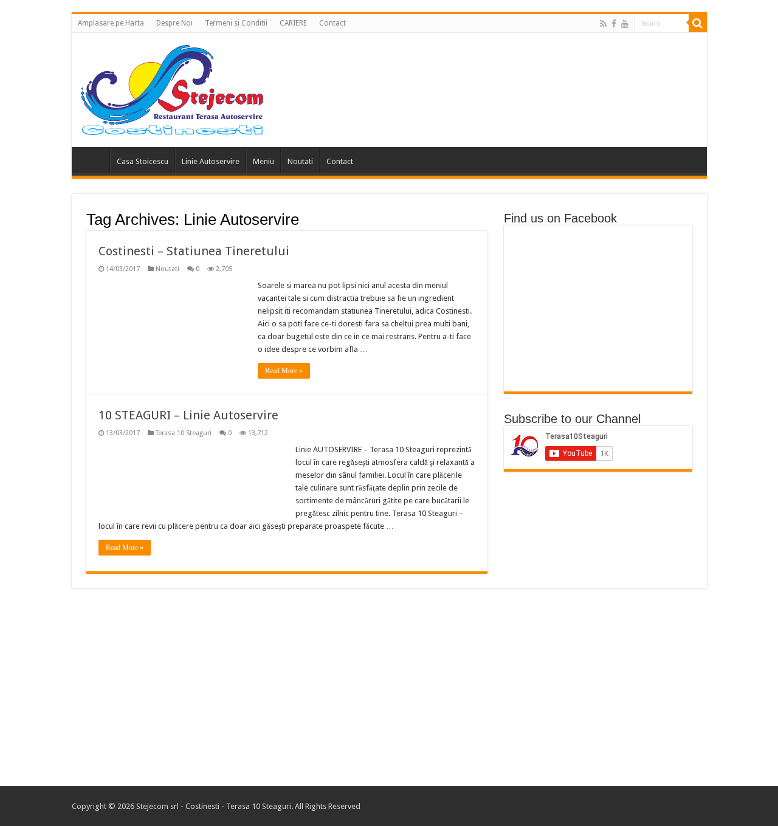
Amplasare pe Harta (111, 23)
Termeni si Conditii (236, 23)
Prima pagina (93, 160)
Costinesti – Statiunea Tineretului (193, 251)
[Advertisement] (389, 689)
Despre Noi (174, 23)
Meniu (263, 161)
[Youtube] (625, 23)
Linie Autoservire (210, 161)
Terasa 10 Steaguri (184, 433)
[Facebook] (614, 23)
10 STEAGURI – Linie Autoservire (188, 415)
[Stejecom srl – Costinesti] (172, 87)
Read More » (284, 371)
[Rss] (603, 23)
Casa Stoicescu (142, 161)
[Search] (698, 23)
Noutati (300, 161)
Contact (332, 23)
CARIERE (293, 23)
